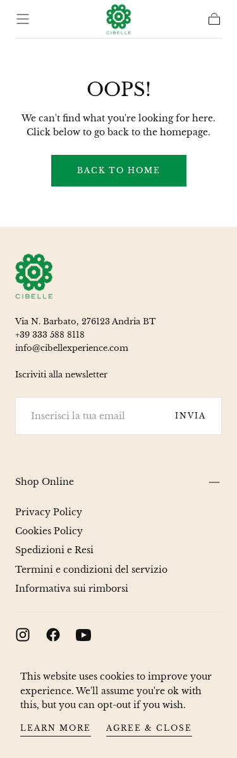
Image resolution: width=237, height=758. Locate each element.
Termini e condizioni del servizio (91, 569)
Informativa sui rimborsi (71, 588)
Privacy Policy (48, 512)
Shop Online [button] (44, 481)
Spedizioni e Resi (54, 550)
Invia (190, 415)
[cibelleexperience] (34, 276)
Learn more (55, 728)
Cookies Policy (49, 531)
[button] (22, 19)
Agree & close (149, 728)
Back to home (119, 170)
